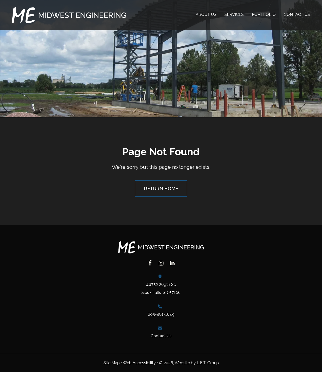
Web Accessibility (139, 362)
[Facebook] (149, 263)
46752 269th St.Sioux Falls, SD (161, 288)
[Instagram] (161, 263)
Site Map (111, 362)
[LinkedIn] (172, 263)
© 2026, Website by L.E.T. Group (189, 362)
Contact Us (161, 336)
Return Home (161, 188)
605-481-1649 (161, 314)
